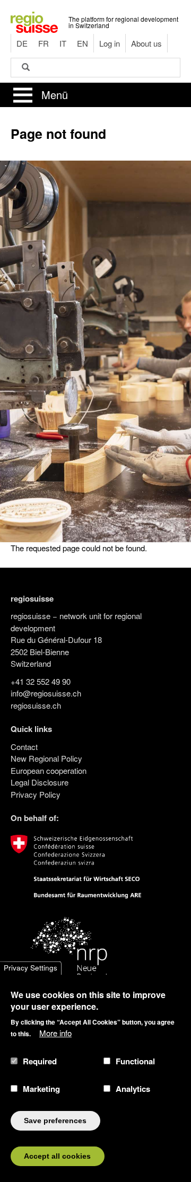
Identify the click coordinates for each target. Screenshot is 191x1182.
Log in (109, 43)
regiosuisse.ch (36, 705)
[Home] (34, 21)
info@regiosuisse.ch (46, 693)
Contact (24, 746)
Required (40, 1061)
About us (146, 43)
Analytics (133, 1089)
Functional (135, 1061)
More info (55, 1032)
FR (43, 43)
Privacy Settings (30, 968)
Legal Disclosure (39, 782)
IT (62, 43)
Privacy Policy (35, 794)
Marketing (41, 1089)
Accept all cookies (57, 1156)
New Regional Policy (46, 758)
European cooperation (48, 770)
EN (82, 43)
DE (22, 43)
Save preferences (55, 1121)
